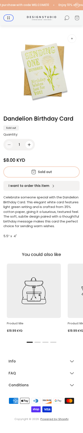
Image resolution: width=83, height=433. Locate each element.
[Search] (67, 18)
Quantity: (10, 134)
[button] (30, 342)
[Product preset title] (34, 291)
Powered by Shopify (54, 419)
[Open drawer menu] (8, 17)
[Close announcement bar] (77, 5)
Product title (15, 323)
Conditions (19, 385)
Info (12, 361)
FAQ (12, 373)
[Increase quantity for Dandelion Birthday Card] (29, 145)
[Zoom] (72, 38)
